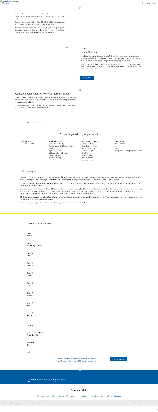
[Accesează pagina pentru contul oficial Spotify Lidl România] (87, 396)
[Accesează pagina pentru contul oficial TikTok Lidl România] (99, 396)
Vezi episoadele (119, 359)
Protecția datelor (18, 403)
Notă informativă (7, 403)
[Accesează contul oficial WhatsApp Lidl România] (114, 396)
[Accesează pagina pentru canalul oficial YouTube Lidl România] (58, 396)
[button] (149, 3)
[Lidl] (6, 3)
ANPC (45, 403)
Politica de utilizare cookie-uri (34, 403)
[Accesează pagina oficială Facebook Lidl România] (43, 396)
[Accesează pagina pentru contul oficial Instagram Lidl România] (73, 396)
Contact (51, 403)
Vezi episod (87, 77)
